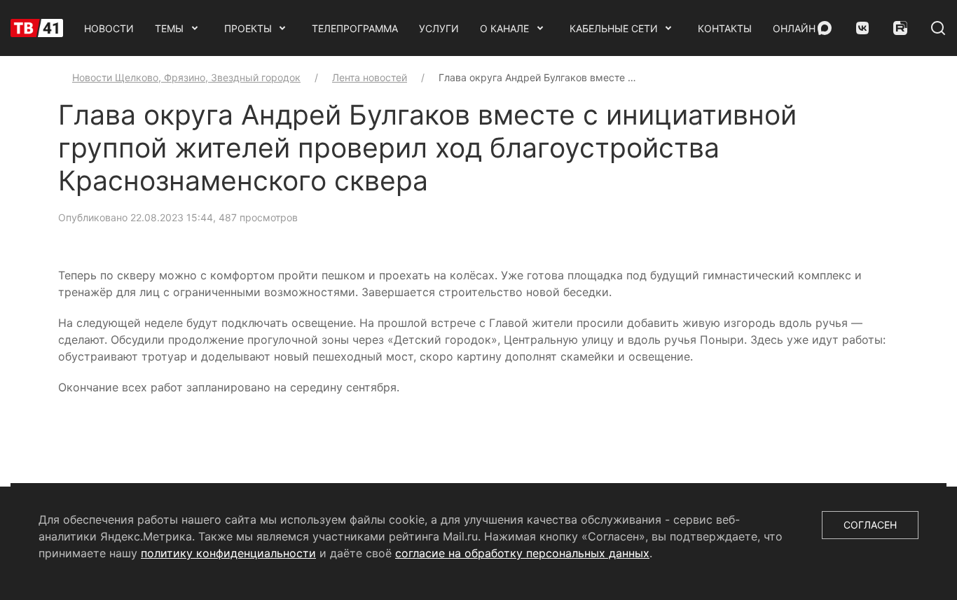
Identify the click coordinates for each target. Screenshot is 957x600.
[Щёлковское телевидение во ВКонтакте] (862, 28)
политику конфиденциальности (228, 553)
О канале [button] (504, 28)
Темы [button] (169, 28)
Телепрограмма (355, 28)
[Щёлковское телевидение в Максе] (824, 28)
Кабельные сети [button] (614, 28)
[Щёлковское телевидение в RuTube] (900, 28)
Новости (109, 28)
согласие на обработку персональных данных (522, 553)
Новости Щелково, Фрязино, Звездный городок (186, 77)
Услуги (439, 28)
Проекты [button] (248, 28)
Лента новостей (369, 77)
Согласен (870, 525)
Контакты (725, 28)
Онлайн (794, 28)
